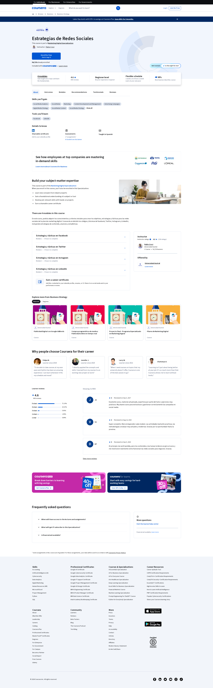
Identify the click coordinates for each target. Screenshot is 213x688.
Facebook (36, 119)
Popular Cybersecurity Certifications (159, 596)
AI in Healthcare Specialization (119, 580)
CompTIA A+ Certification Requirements (160, 576)
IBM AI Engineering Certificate (80, 590)
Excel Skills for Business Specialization (121, 586)
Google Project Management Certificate (84, 583)
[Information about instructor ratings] (150, 239)
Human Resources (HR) (39, 586)
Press (111, 613)
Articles (111, 636)
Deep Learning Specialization (118, 583)
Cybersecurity (37, 576)
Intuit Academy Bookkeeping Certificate (84, 599)
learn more (155, 532)
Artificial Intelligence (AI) (40, 573)
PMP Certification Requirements (157, 593)
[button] (61, 8)
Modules (62, 92)
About (35, 92)
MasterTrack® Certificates (41, 636)
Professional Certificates (40, 633)
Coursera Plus (37, 629)
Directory (112, 639)
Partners (73, 616)
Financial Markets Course (117, 590)
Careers (35, 623)
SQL (33, 599)
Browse (40, 14)
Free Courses (36, 659)
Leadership (36, 619)
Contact (111, 633)
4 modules (42, 76)
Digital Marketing (37, 583)
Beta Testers (75, 619)
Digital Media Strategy (40, 108)
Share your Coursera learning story (158, 599)
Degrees (35, 639)
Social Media (56, 104)
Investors (112, 616)
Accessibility (113, 629)
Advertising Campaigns (112, 104)
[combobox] (89, 8)
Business (50, 14)
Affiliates (111, 643)
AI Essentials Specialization (118, 570)
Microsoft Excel (37, 590)
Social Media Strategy (77, 108)
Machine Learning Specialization (119, 593)
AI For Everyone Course (116, 576)
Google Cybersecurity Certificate (82, 573)
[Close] (177, 19)
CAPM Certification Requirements (158, 573)
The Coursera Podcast (78, 626)
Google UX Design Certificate (80, 586)
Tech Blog (74, 629)
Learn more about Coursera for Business (51, 166)
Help (110, 626)
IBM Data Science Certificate (80, 596)
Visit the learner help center (148, 524)
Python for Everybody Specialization (121, 599)
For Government (37, 646)
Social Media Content (59, 108)
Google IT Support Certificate (80, 580)
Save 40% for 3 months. (124, 19)
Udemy (34, 662)
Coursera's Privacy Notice (117, 553)
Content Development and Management (87, 104)
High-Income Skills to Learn (156, 586)
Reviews (113, 92)
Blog (72, 623)
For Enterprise (37, 643)
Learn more (63, 66)
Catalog (34, 626)
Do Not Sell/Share (114, 649)
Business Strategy (63, 14)
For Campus (36, 649)
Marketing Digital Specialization (63, 186)
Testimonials (98, 92)
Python (34, 596)
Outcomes (48, 92)
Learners (73, 613)
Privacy (111, 623)
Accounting (36, 570)
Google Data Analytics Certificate (82, 576)
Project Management (39, 593)
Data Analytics (37, 580)
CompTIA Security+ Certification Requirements (162, 580)
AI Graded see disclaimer (73, 139)
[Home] (33, 14)
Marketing (67, 104)
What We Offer (37, 616)
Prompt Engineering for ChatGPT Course (122, 596)
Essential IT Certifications (155, 583)
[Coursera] (39, 8)
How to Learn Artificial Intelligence (158, 590)
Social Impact (36, 656)
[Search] (118, 8)
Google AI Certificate (77, 570)
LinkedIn (46, 119)
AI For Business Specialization (118, 573)
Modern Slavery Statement (118, 646)
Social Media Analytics (40, 104)
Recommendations (79, 92)
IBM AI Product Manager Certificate (82, 593)
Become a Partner (38, 653)
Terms (111, 619)
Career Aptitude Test (154, 570)
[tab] (36, 301)
